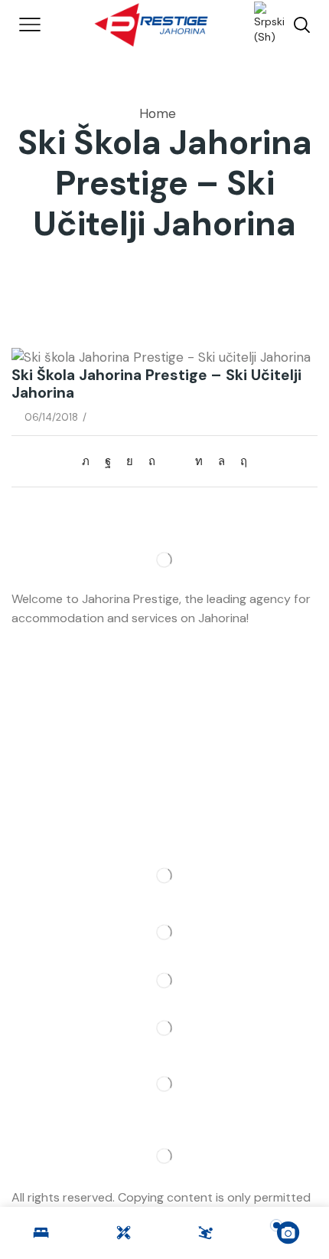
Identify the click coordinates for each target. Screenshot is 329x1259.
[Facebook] (108, 461)
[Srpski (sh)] (262, 24)
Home (157, 113)
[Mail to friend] (175, 461)
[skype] (240, 461)
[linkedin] (198, 461)
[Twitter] (89, 461)
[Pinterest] (152, 461)
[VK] (130, 461)
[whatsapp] (221, 461)
